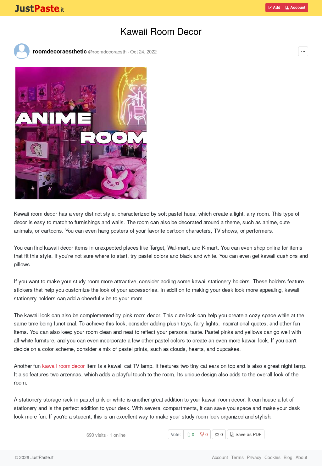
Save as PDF (248, 434)
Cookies (272, 457)
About (301, 457)
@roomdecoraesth (107, 51)
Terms (237, 457)
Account (297, 7)
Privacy (254, 457)
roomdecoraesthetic (60, 51)
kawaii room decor (63, 365)
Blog (288, 457)
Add (276, 7)
